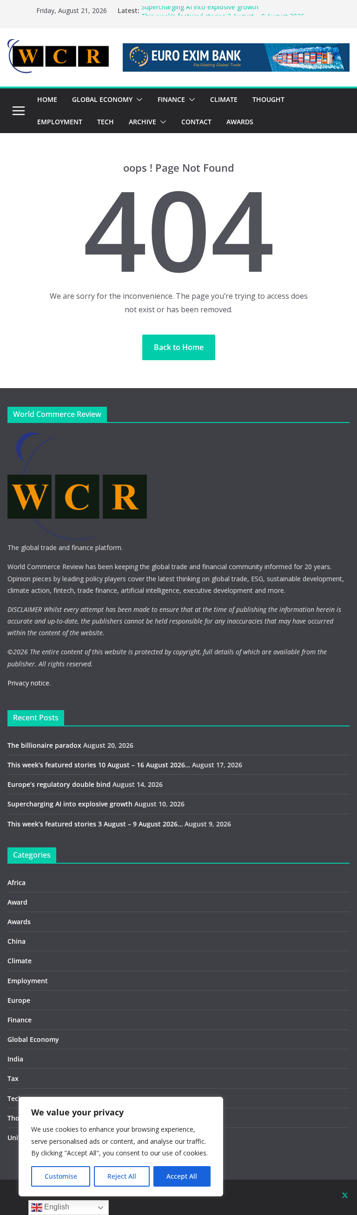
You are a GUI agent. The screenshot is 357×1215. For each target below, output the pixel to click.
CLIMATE (224, 99)
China (16, 941)
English (55, 1207)
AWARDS (239, 121)
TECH (105, 121)
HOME (47, 99)
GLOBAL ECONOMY (102, 99)
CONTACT (196, 121)
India (15, 1058)
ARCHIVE (142, 121)
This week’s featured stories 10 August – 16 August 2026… (98, 764)
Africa (16, 882)
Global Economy (33, 1039)
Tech (14, 1098)
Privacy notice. (29, 682)
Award (17, 902)
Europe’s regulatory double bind (59, 784)
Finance (19, 1019)
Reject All (121, 1176)
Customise (61, 1176)
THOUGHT (268, 99)
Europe (18, 1000)
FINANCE (171, 99)
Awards (19, 921)
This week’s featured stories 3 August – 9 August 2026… (95, 823)
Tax (13, 1078)
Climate (19, 960)
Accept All (181, 1176)
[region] (121, 1146)
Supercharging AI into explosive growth (199, 10)
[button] (137, 99)
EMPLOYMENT (59, 121)
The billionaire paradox (44, 745)
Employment (27, 980)
